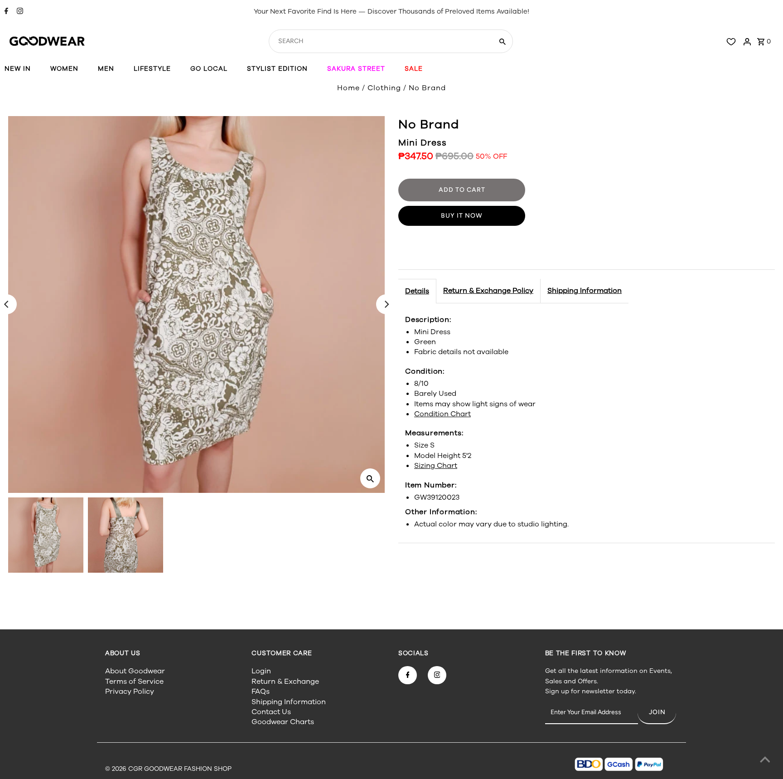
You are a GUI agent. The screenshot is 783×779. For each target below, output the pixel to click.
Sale (414, 68)
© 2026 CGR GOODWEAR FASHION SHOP (168, 768)
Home (348, 88)
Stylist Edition (277, 68)
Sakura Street (356, 68)
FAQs (260, 691)
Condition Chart (442, 414)
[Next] (386, 304)
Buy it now (462, 215)
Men (106, 68)
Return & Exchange (285, 681)
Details (417, 291)
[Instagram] (18, 12)
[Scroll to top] (765, 761)
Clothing (384, 88)
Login (261, 671)
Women (64, 68)
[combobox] (380, 41)
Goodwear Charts (282, 722)
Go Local (208, 68)
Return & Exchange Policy (488, 291)
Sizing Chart (435, 466)
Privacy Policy (129, 691)
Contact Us (271, 712)
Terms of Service (134, 681)
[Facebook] (5, 12)
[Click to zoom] (370, 478)
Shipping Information (584, 291)
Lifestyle (152, 68)
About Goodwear (135, 671)
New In (18, 68)
